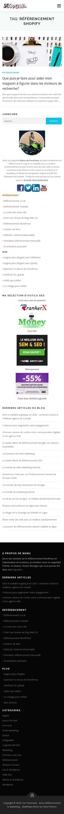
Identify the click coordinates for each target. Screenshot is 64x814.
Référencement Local (14, 200)
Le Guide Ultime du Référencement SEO (22, 460)
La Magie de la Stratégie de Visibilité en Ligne (25, 512)
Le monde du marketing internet (18, 491)
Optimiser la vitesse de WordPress (21, 268)
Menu (58, 5)
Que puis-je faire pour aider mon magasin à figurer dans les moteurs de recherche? (32, 83)
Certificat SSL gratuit (14, 274)
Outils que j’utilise (12, 280)
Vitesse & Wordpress (12, 779)
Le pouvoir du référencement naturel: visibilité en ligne (29, 526)
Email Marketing (10, 730)
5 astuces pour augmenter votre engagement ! (25, 425)
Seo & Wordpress (11, 769)
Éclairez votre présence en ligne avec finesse (24, 505)
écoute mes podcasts (36, 180)
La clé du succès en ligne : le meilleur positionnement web (31, 498)
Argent (5, 715)
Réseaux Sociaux (10, 764)
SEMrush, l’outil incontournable (19, 235)
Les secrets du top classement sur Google (23, 484)
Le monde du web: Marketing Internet (21, 467)
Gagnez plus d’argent (14, 673)
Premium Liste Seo (11, 755)
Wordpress (7, 784)
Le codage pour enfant (15, 286)
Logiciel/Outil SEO (11, 745)
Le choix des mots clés (15, 212)
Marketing (7, 750)
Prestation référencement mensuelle (22, 240)
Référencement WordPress (17, 223)
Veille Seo (7, 774)
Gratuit (5, 735)
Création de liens (12, 229)
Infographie (8, 740)
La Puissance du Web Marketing (18, 453)
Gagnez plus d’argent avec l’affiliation (22, 257)
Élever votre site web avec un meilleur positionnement (29, 519)
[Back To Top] (32, 795)
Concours (7, 725)
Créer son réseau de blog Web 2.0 (21, 217)
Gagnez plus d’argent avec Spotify (20, 263)
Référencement (11, 72)
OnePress (27, 806)
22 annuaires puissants (15, 246)
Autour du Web (9, 720)
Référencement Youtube (16, 206)
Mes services (10, 702)
